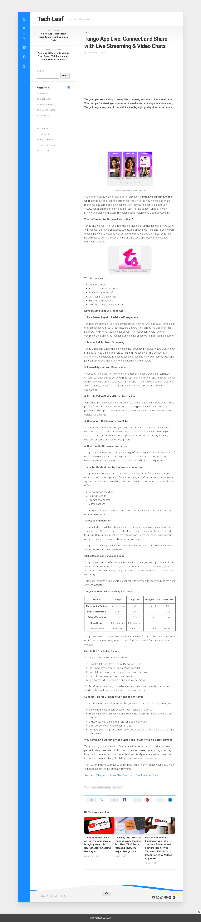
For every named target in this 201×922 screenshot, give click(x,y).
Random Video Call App (101, 787)
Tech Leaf (50, 19)
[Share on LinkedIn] (164, 800)
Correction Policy (48, 145)
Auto (42, 93)
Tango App (117, 787)
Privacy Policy (46, 139)
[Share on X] (95, 800)
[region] (130, 76)
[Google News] (24, 66)
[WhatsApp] (24, 38)
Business (44, 99)
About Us (44, 128)
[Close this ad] (199, 912)
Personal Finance (48, 110)
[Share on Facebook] (118, 800)
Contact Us (45, 134)
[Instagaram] (24, 29)
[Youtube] (24, 47)
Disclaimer (45, 150)
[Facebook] (24, 19)
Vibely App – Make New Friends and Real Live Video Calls (127, 775)
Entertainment (46, 104)
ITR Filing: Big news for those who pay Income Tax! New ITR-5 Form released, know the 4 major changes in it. (128, 844)
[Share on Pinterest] (141, 800)
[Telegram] (24, 57)
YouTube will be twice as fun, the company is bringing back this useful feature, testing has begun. (97, 844)
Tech (86, 32)
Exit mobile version (100, 917)
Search (40, 71)
